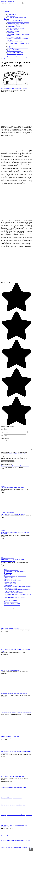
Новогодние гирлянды (14, 37)
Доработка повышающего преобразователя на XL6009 (16, 847)
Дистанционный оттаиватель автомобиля (13, 514)
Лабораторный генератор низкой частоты (13, 805)
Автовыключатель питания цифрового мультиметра (16, 712)
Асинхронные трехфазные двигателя (18, 22)
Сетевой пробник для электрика (10, 736)
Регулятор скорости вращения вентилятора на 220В (15, 840)
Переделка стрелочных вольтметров (11, 670)
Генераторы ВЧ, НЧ (13, 25)
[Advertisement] (16, 108)
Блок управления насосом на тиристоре (12, 487)
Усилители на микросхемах (15, 52)
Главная (6, 11)
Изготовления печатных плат (15, 28)
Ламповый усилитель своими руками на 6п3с (14, 787)
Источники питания (13, 29)
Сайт (2, 435)
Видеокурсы (11, 16)
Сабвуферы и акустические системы (17, 48)
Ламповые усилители (13, 31)
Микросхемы (11, 32)
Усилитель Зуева (5, 836)
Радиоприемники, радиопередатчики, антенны (17, 594)
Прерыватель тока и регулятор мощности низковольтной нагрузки (13, 560)
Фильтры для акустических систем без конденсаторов (16, 815)
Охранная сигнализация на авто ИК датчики (17, 589)
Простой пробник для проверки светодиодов (14, 693)
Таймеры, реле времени (14, 51)
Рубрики (6, 19)
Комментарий (5, 438)
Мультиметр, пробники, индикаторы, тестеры (14, 88)
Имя (2, 429)
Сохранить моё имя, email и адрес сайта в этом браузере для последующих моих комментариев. (15, 457)
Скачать (6, 13)
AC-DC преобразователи (14, 20)
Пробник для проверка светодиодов (11, 628)
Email (3, 432)
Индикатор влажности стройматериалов (12, 776)
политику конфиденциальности (16, 453)
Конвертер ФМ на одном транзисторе (11, 798)
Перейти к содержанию (7, 1)
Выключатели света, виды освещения (18, 23)
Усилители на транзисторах (15, 54)
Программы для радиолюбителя (16, 17)
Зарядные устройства (13, 26)
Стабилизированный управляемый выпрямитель (15, 466)
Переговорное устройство (15, 41)
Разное (9, 46)
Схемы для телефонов (13, 49)
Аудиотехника (11, 14)
